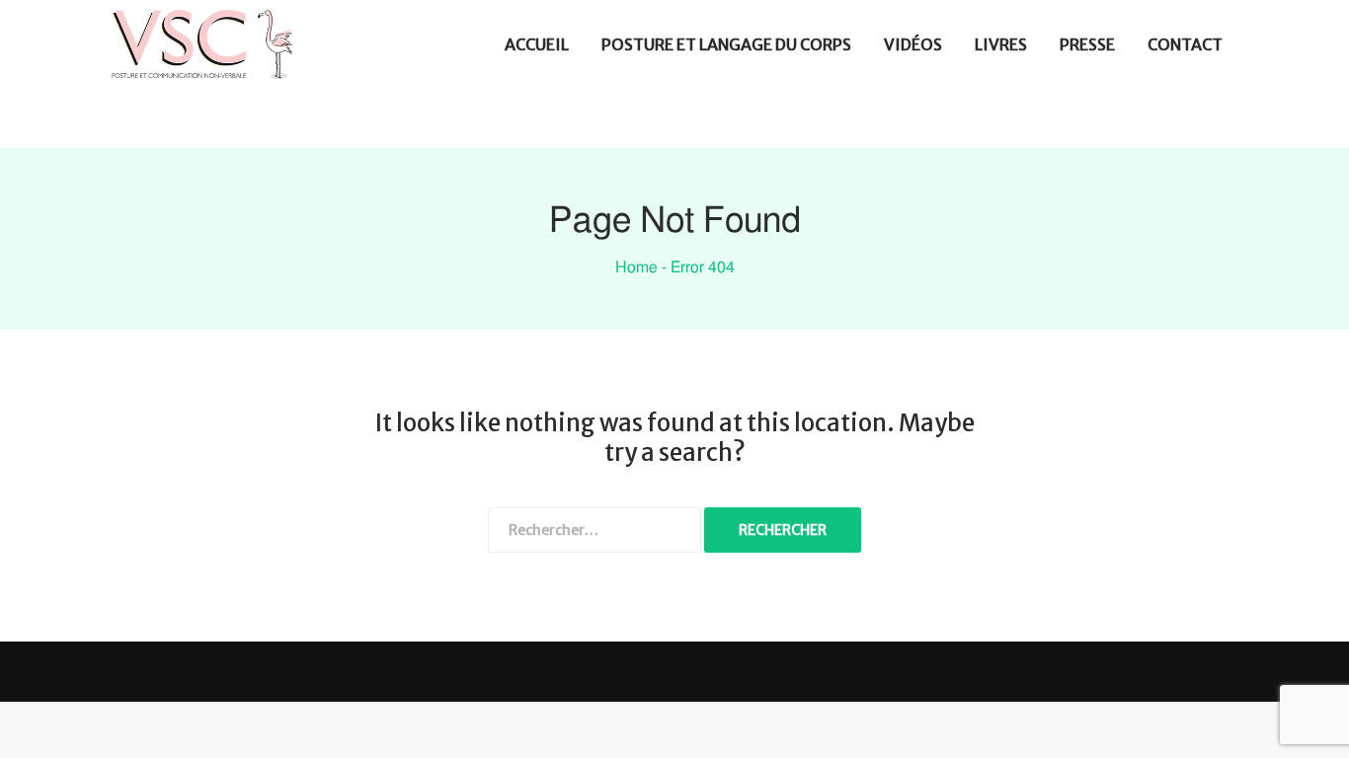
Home (636, 267)
